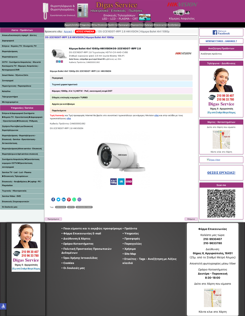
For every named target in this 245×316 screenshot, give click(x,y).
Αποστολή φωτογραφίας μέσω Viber (213, 263)
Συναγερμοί (7, 80)
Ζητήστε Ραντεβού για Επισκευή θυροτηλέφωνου (17, 128)
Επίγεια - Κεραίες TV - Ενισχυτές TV (19, 46)
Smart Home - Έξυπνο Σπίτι (15, 75)
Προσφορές (124, 25)
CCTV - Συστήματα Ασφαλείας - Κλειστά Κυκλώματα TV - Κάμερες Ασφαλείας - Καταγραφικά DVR (21, 66)
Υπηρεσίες (85, 25)
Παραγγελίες (137, 25)
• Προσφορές (131, 238)
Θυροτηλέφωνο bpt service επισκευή (20, 154)
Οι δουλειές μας (9, 207)
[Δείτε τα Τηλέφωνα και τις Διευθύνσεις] (221, 91)
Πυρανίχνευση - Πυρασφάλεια (16, 86)
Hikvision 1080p (84, 207)
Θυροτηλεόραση (9, 51)
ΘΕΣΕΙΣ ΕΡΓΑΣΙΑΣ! (221, 173)
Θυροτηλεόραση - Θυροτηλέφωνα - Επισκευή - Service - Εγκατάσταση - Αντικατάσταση (19, 139)
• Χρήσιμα (129, 248)
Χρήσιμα (149, 25)
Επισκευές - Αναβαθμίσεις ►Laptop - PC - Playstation (22, 183)
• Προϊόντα (129, 228)
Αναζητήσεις (174, 25)
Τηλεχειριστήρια (10, 96)
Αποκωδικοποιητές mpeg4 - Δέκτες (19, 35)
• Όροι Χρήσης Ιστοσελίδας (80, 257)
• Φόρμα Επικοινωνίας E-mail (81, 233)
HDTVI (71, 207)
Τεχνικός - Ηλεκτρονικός (14, 191)
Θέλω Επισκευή (99, 25)
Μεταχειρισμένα (10, 102)
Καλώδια (6, 91)
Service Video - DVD (11, 196)
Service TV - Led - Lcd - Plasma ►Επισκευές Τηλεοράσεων (16, 174)
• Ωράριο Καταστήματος (77, 243)
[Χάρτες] (221, 139)
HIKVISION (60, 207)
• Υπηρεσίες (130, 233)
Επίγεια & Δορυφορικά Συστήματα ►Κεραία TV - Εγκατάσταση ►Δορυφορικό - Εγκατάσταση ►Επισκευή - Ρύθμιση (22, 117)
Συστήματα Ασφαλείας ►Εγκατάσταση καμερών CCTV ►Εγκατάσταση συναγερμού (20, 163)
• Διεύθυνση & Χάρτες (75, 238)
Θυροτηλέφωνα (9, 57)
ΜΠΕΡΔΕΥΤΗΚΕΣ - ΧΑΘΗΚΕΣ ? (221, 41)
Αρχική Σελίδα (72, 25)
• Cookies (67, 263)
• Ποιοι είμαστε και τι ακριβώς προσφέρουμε (91, 228)
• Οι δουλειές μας (73, 268)
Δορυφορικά (8, 40)
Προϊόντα (112, 25)
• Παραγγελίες (132, 243)
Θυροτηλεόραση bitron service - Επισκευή (22, 148)
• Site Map (129, 253)
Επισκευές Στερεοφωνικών (15, 201)
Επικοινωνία (160, 25)
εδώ (156, 115)
